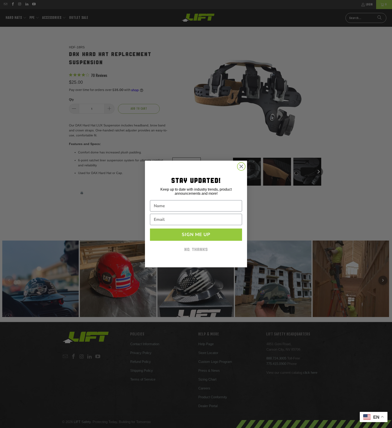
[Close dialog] (241, 166)
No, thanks (196, 250)
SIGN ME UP (196, 234)
